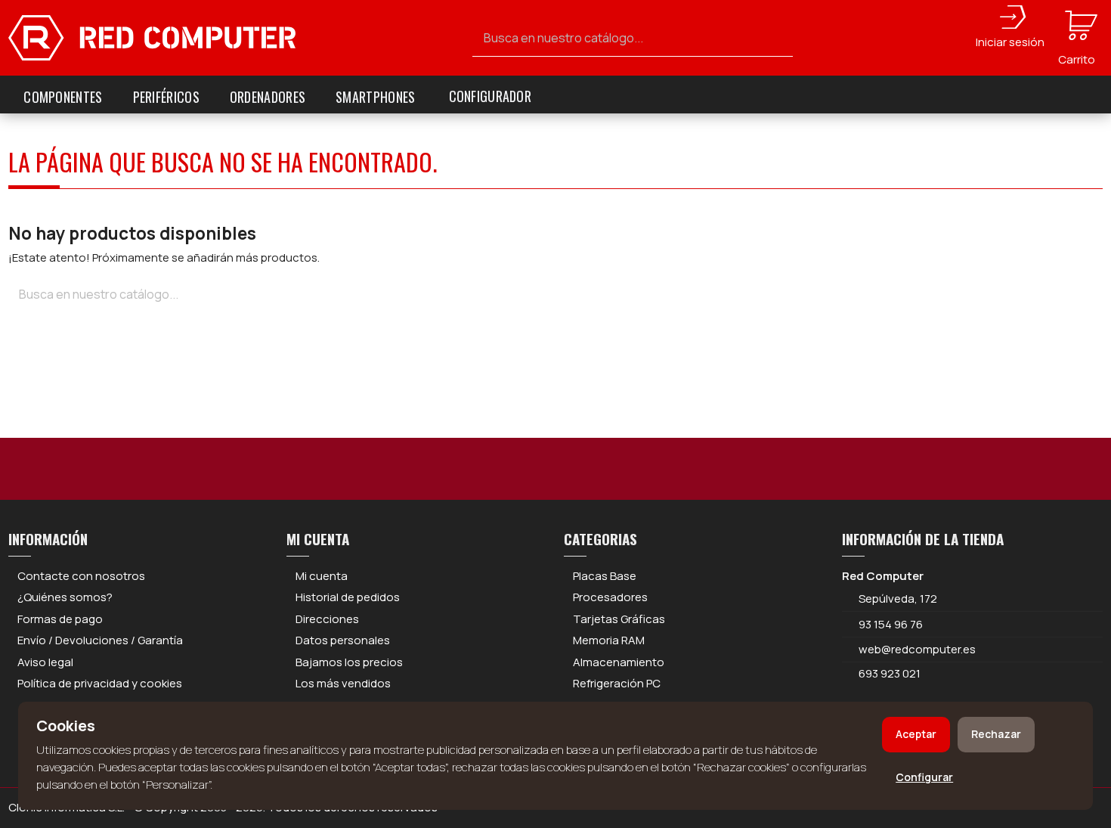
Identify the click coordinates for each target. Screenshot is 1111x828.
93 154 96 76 (891, 624)
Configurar (924, 777)
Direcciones (327, 619)
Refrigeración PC (617, 683)
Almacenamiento (618, 662)
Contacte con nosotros (81, 576)
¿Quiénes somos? (65, 597)
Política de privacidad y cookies (99, 683)
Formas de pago (60, 619)
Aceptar (916, 734)
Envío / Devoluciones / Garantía (100, 640)
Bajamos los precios (349, 662)
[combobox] (633, 38)
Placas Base (604, 576)
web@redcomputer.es (917, 649)
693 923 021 (888, 673)
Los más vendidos (343, 683)
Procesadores (610, 597)
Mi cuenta (322, 576)
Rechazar (996, 734)
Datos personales (343, 640)
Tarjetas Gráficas (619, 619)
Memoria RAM (609, 640)
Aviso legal (45, 662)
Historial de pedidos (348, 597)
